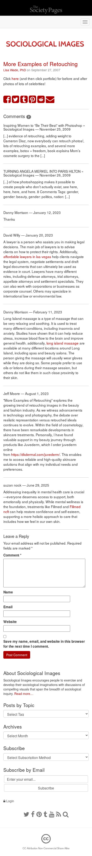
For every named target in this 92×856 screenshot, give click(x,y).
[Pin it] (32, 99)
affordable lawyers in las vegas (27, 256)
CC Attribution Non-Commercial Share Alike (46, 848)
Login (9, 801)
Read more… (23, 693)
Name (8, 592)
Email (8, 606)
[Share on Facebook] (7, 99)
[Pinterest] (39, 813)
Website (10, 621)
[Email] (50, 99)
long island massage (62, 343)
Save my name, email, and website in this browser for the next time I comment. (44, 644)
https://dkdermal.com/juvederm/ (35, 454)
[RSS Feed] (58, 813)
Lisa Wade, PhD (14, 70)
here (16, 78)
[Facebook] (33, 813)
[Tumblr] (45, 813)
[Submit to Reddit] (41, 99)
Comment (12, 555)
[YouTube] (51, 813)
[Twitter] (26, 813)
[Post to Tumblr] (24, 99)
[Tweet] (15, 99)
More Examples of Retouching (40, 64)
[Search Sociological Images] (66, 813)
